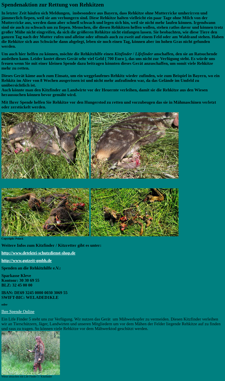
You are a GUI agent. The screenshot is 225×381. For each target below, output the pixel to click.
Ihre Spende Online (17, 311)
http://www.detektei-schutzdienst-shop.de (38, 253)
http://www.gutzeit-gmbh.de (26, 260)
